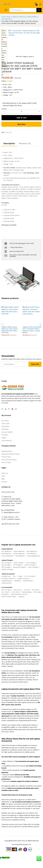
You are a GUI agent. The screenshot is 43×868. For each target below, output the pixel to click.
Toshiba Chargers (7, 569)
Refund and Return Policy (10, 454)
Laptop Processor (23, 578)
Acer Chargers (6, 562)
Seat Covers (17, 590)
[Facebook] (2, 409)
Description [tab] (9, 143)
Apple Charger (19, 562)
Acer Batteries (6, 551)
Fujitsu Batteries (18, 553)
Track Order (6, 423)
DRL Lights (37, 592)
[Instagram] (16, 409)
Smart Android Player (9, 596)
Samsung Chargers (19, 567)
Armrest (27, 590)
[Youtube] (12, 409)
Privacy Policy (6, 457)
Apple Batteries (19, 551)
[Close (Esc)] (32, 2)
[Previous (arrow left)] (3, 434)
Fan (14, 576)
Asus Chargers (31, 562)
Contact (4, 481)
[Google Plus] (9, 409)
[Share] (36, 2)
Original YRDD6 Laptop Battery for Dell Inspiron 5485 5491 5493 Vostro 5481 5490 (10, 329)
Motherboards (28, 580)
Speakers (17, 580)
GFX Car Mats (6, 590)
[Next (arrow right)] (39, 434)
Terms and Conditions (9, 459)
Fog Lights (5, 594)
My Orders (5, 420)
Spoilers (21, 596)
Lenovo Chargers (30, 565)
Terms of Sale (6, 462)
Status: (4, 81)
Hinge (20, 576)
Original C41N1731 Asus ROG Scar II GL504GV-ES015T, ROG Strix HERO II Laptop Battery (31, 329)
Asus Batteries (31, 551)
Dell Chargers (6, 565)
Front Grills (15, 592)
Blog (3, 479)
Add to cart (21, 118)
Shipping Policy (7, 451)
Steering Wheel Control (19, 594)
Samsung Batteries (33, 556)
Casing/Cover (6, 576)
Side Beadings (26, 592)
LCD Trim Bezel (29, 576)
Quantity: (4, 108)
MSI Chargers (6, 567)
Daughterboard (7, 580)
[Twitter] (5, 409)
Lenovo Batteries (7, 556)
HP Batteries (31, 553)
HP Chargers (17, 565)
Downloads (5, 426)
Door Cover (5, 592)
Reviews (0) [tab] (25, 143)
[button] (8, 323)
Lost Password (7, 440)
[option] (11, 322)
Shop (3, 476)
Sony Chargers (33, 567)
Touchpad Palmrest (8, 578)
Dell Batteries (6, 553)
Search (39, 10)
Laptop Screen (7, 583)
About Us (5, 473)
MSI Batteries (19, 556)
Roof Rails (35, 590)
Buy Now (22, 124)
